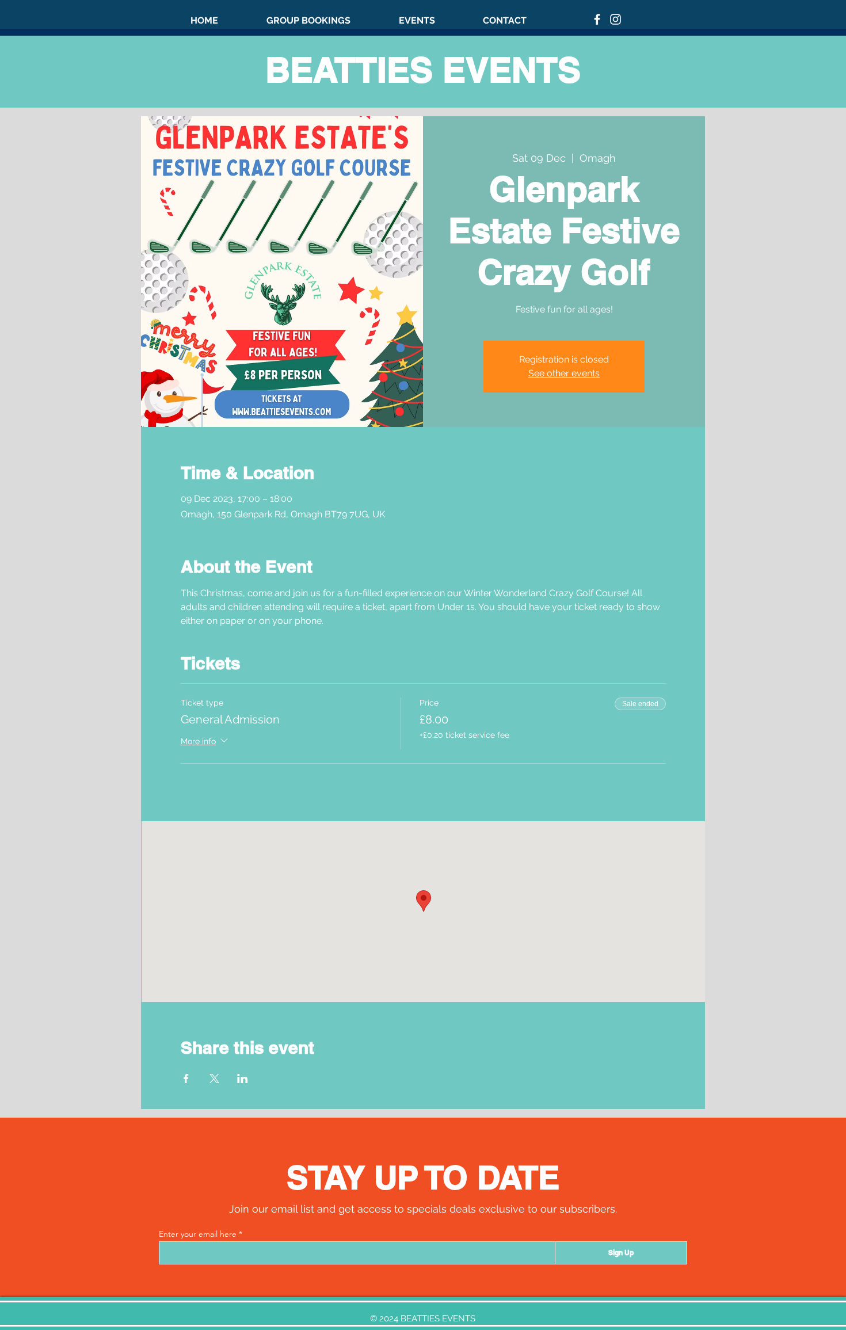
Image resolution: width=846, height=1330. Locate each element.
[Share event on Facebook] (186, 1078)
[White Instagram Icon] (615, 19)
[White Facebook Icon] (597, 19)
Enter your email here (198, 1234)
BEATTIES (354, 69)
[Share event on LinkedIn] (242, 1078)
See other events (564, 373)
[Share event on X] (214, 1078)
